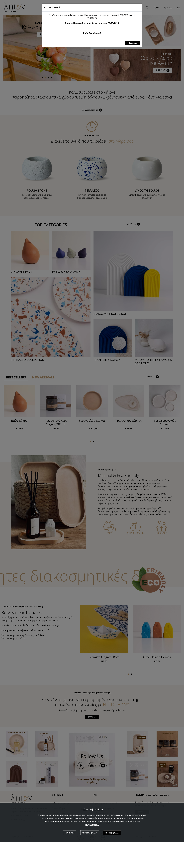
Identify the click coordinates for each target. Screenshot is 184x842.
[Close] (139, 8)
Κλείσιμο (133, 43)
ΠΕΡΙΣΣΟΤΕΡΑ (92, 825)
